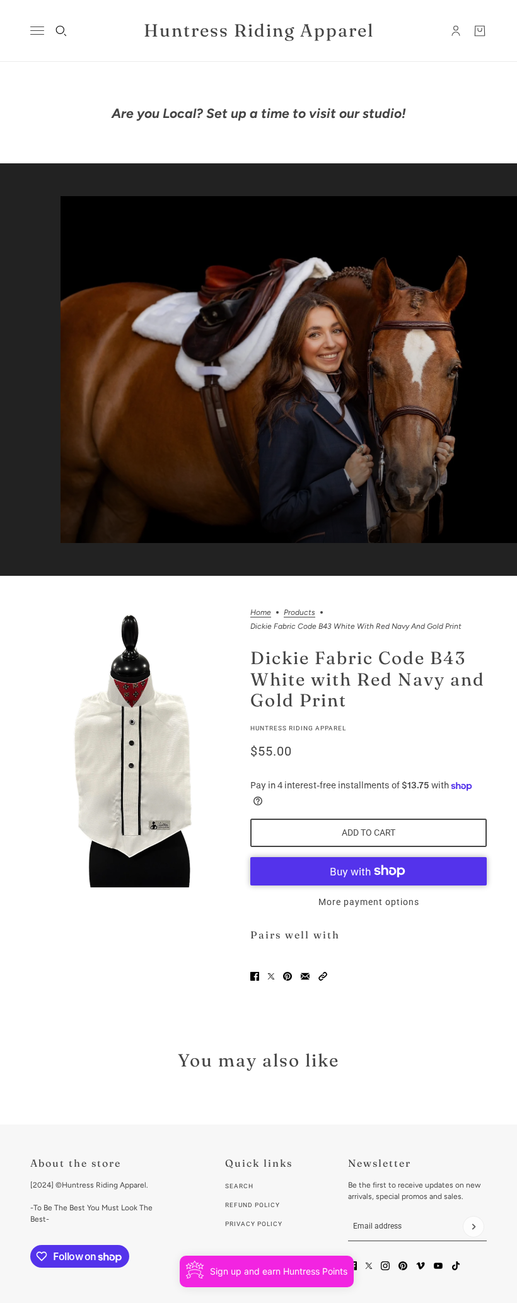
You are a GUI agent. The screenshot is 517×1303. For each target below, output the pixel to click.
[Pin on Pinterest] (287, 976)
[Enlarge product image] (130, 748)
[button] (323, 976)
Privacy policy (253, 1223)
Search (239, 1186)
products (299, 613)
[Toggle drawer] (37, 30)
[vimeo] (420, 1266)
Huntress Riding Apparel (298, 728)
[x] (369, 1265)
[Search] (61, 31)
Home (260, 613)
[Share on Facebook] (255, 976)
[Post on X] (271, 976)
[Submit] (473, 1226)
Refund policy (252, 1204)
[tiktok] (456, 1266)
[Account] (456, 31)
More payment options (368, 902)
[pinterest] (403, 1266)
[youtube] (438, 1266)
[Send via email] (305, 976)
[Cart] (480, 31)
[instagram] (385, 1266)
